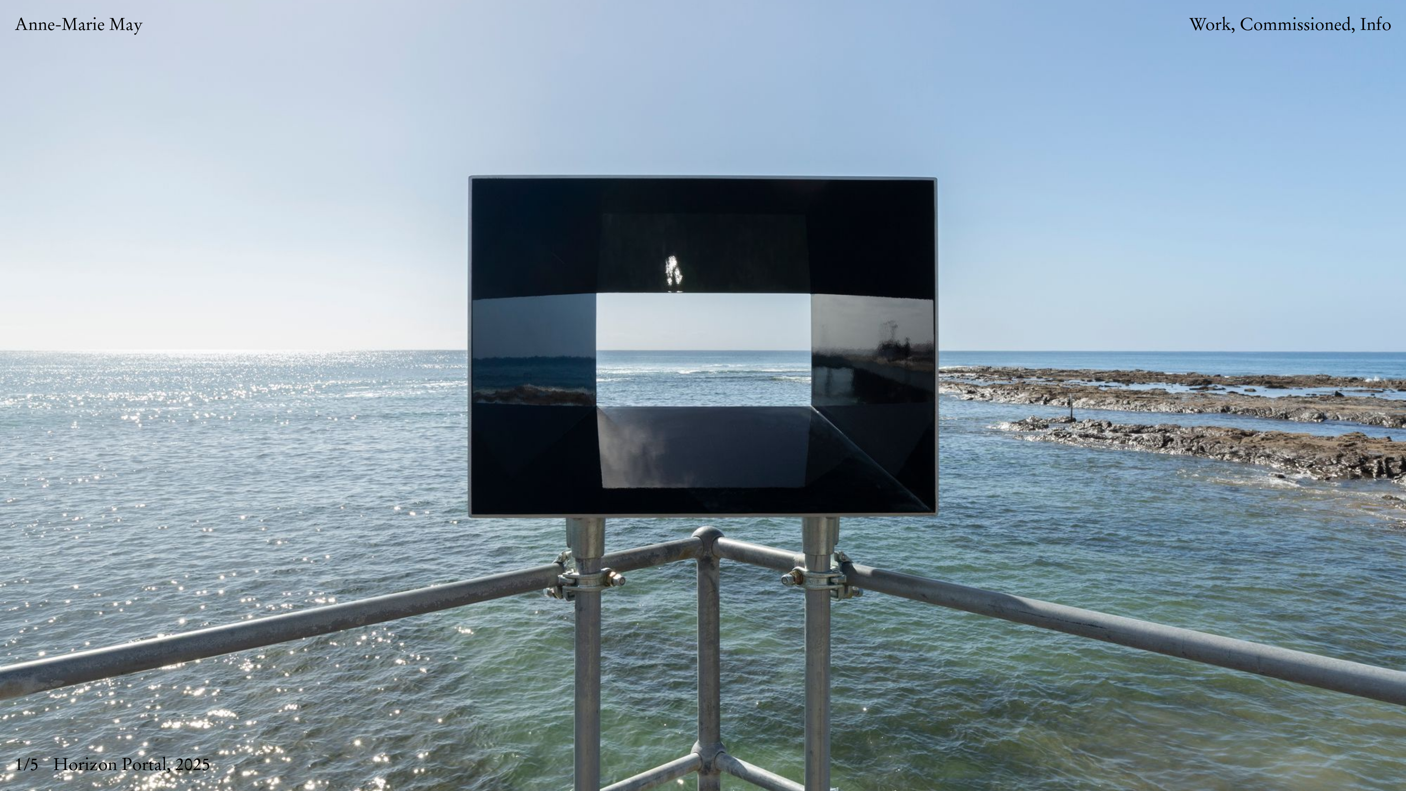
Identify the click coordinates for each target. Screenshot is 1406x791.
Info (1375, 25)
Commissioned (1295, 25)
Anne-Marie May (79, 25)
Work (1210, 25)
